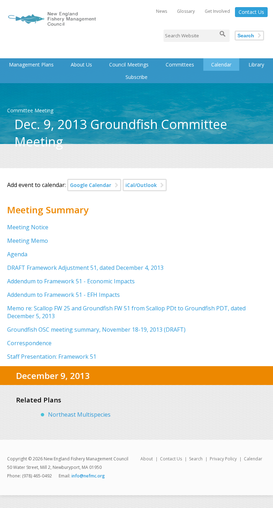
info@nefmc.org (88, 476)
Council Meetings (129, 64)
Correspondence (29, 343)
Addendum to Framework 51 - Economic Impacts (71, 281)
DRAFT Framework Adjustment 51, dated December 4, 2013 (85, 268)
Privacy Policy (223, 459)
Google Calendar (90, 185)
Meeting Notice (27, 227)
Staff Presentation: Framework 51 (51, 356)
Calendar (221, 64)
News (161, 11)
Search (245, 35)
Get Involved (217, 11)
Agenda (17, 254)
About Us (81, 64)
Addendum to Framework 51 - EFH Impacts (63, 295)
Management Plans (31, 64)
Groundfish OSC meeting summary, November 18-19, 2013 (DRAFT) (96, 329)
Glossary (186, 11)
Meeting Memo (27, 241)
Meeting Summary (48, 209)
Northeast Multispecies (79, 414)
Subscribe (136, 77)
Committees (180, 64)
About (146, 459)
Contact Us (251, 12)
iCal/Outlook (141, 185)
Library (256, 64)
